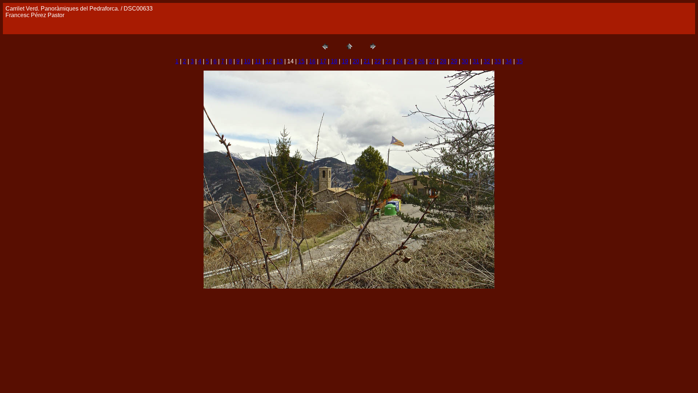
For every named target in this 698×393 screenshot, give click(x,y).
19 (345, 61)
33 (497, 61)
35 (519, 61)
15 (301, 61)
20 (356, 61)
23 (388, 61)
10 (247, 61)
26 (421, 61)
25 (410, 61)
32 (487, 61)
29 (454, 61)
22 (377, 61)
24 (399, 61)
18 (334, 61)
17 (323, 61)
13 (279, 61)
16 (312, 61)
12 (268, 61)
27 (432, 61)
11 (258, 61)
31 (476, 61)
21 (367, 61)
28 (443, 61)
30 (465, 61)
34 (508, 61)
